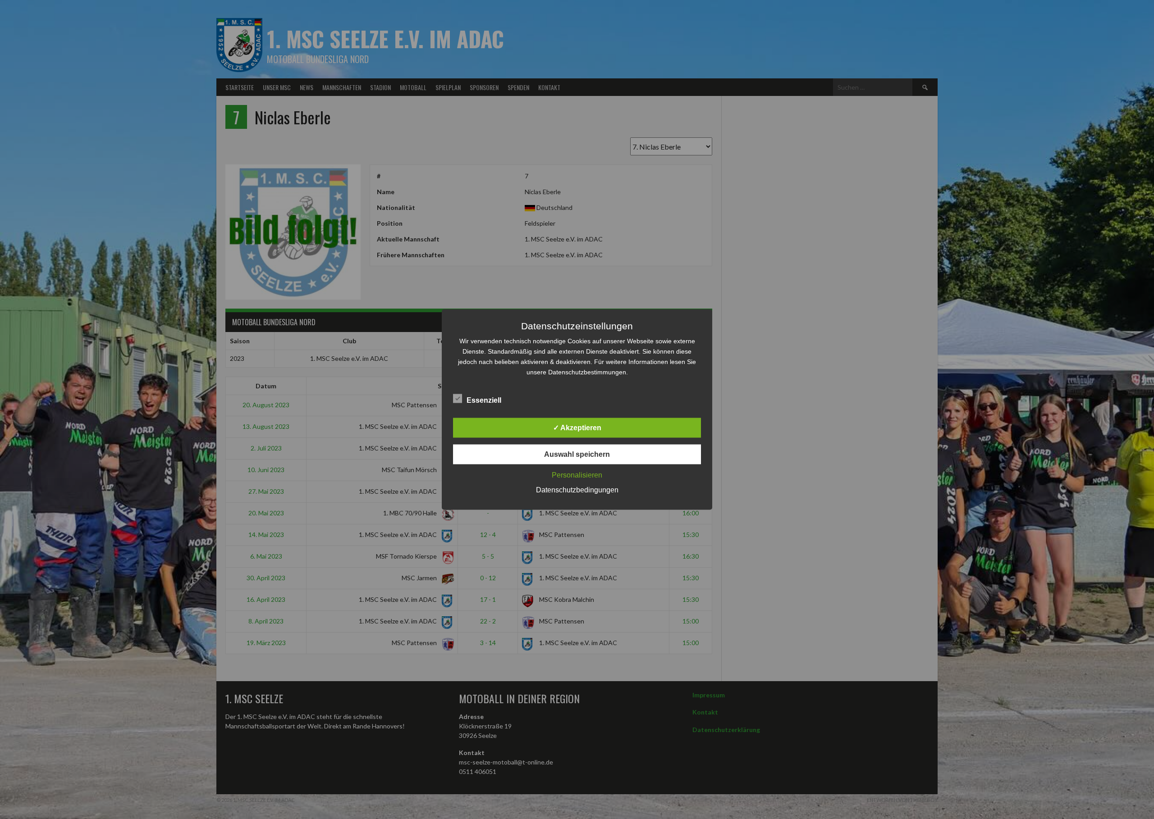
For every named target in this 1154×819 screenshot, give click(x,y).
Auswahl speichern (577, 454)
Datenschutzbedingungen (577, 490)
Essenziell (484, 400)
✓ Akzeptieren (577, 428)
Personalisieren (577, 475)
